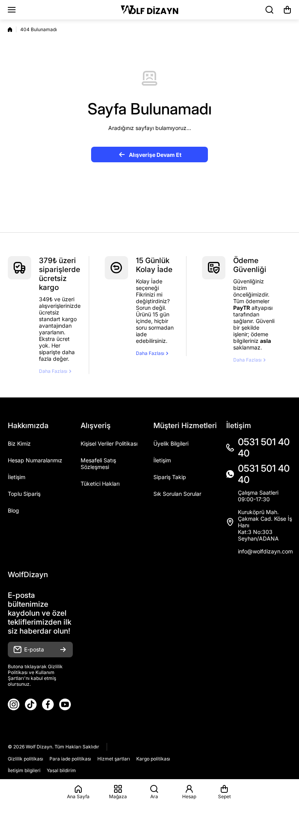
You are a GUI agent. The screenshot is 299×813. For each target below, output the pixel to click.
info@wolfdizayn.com (265, 551)
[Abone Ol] (63, 649)
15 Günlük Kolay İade (154, 265)
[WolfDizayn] (149, 9)
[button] (287, 10)
